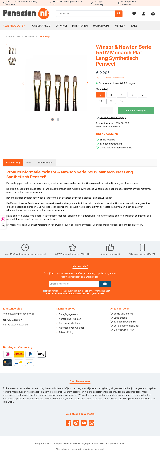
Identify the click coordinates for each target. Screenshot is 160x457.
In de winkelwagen (135, 110)
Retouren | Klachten (69, 323)
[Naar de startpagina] (26, 13)
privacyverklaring (97, 291)
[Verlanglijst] (134, 13)
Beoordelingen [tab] (45, 162)
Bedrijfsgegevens (68, 314)
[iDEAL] (7, 354)
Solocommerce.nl (96, 449)
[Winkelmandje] (153, 13)
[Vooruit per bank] (29, 362)
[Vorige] (23, 83)
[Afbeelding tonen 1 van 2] (52, 119)
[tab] (13, 162)
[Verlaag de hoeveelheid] (98, 110)
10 (100, 101)
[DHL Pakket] (19, 354)
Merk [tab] (28, 162)
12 (111, 101)
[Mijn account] (144, 13)
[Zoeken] (118, 13)
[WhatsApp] (91, 422)
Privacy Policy (66, 332)
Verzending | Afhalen (70, 318)
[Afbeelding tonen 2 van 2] (58, 119)
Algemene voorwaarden (72, 327)
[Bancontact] (18, 362)
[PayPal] (30, 354)
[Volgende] (87, 83)
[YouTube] (83, 422)
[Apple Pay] (41, 354)
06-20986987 (12, 319)
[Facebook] (68, 422)
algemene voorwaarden (74, 293)
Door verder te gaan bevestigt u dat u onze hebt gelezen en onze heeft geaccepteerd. (78, 292)
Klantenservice (65, 308)
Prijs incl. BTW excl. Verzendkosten (110, 78)
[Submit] (105, 284)
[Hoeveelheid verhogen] (115, 110)
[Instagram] (76, 422)
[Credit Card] (7, 362)
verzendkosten (70, 443)
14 (121, 101)
